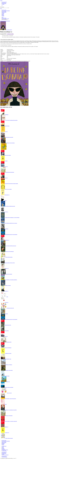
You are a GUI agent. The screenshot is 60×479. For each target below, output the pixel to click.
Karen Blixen (6, 228)
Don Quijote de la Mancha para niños (10, 206)
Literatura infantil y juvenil (5, 18)
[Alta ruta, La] (3, 166)
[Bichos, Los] (4, 381)
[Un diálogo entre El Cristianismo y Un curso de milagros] (3, 217)
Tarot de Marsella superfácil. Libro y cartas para (11, 223)
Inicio (1, 8)
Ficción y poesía (4, 440)
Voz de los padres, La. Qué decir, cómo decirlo (11, 421)
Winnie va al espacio (8, 285)
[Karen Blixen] (3, 228)
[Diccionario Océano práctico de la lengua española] (3, 183)
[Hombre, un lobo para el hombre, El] (3, 387)
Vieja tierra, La (7, 268)
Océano (1, 0)
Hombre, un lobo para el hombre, (9, 387)
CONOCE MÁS (10, 33)
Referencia (3, 443)
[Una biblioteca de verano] (3, 114)
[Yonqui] (3, 404)
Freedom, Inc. (6, 302)
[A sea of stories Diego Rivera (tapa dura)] (3, 245)
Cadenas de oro (7, 432)
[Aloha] (3, 296)
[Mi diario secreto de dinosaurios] (3, 251)
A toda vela (6, 336)
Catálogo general (4, 446)
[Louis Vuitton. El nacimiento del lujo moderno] (3, 120)
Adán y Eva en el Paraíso (8, 189)
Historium (6, 313)
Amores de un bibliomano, (8, 347)
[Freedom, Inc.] (3, 302)
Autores (3, 13)
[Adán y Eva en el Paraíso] (3, 189)
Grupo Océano (4, 2)
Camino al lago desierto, (8, 155)
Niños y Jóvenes (4, 12)
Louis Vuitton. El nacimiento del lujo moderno (11, 120)
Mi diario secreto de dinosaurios (9, 251)
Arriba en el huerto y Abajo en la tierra (10, 262)
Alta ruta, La (6, 166)
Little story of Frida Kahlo (9, 415)
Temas (3, 14)
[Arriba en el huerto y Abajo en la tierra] (3, 262)
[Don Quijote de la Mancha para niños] (3, 206)
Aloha (7, 296)
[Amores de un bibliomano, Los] (3, 347)
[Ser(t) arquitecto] (3, 330)
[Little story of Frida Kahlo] (3, 415)
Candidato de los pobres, (8, 353)
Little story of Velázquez (9, 364)
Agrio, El (6, 131)
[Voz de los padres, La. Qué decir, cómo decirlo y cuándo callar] (3, 421)
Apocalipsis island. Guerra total (9, 137)
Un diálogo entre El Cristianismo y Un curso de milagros (12, 217)
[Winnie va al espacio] (3, 285)
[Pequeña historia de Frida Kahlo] (3, 172)
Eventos (3, 448)
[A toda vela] (3, 336)
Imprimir (11, 29)
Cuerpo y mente (4, 441)
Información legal (4, 456)
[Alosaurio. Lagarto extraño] (3, 370)
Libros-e (3, 444)
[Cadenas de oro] (3, 432)
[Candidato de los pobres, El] (3, 353)
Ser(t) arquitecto (7, 330)
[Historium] (3, 313)
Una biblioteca (6, 114)
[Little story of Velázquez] (3, 364)
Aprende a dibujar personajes (9, 438)
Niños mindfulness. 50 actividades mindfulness (11, 279)
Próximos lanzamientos (5, 449)
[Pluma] (3, 200)
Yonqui (6, 404)
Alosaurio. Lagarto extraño (9, 370)
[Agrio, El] (3, 131)
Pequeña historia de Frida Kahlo (10, 172)
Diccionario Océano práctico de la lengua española (11, 183)
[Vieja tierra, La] (3, 268)
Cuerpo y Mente (4, 11)
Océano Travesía (4, 3)
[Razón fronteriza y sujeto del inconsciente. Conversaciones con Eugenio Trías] (3, 398)
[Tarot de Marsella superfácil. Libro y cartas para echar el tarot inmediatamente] (3, 223)
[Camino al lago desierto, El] (3, 155)
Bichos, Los (8, 381)
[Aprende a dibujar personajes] (3, 438)
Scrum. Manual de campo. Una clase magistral (11, 234)
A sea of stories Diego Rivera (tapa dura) (11, 245)
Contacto (3, 4)
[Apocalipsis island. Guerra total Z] (3, 137)
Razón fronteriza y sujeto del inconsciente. (10, 398)
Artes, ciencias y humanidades (6, 10)
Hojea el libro (8, 29)
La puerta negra (4, 450)
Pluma (5, 200)
